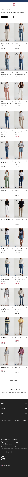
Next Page (14, 380)
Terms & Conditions (5, 470)
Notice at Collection (21, 471)
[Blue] (15, 40)
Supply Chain (19, 469)
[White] (1, 216)
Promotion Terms (15, 470)
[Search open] (23, 4)
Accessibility (12, 469)
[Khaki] (1, 305)
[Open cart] (26, 4)
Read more (16, 394)
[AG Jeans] (14, 4)
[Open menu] (2, 4)
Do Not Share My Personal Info (7, 471)
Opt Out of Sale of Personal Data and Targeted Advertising (13, 468)
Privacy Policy (4, 469)
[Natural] (1, 99)
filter (5, 20)
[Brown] (1, 40)
